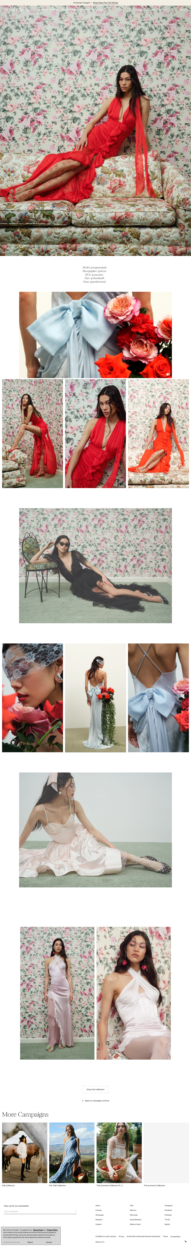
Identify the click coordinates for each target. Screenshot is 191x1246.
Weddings (84, 9)
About (98, 1205)
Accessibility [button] (175, 1237)
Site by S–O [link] (100, 1242)
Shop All (54, 9)
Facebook (168, 1210)
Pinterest (168, 1215)
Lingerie (74, 9)
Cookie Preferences (11, 1242)
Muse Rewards (135, 1220)
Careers (98, 1224)
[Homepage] (18, 9)
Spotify (167, 1224)
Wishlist (163, 9)
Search (141, 9)
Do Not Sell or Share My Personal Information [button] (143, 1236)
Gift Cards (134, 1215)
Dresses (64, 9)
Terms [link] (165, 1236)
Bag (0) (183, 9)
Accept (49, 1242)
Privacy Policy (52, 1230)
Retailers (99, 1220)
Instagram (168, 1205)
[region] (31, 1236)
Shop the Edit (104, 2)
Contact (99, 1210)
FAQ (131, 1205)
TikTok (167, 1220)
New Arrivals (42, 9)
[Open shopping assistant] (185, 1241)
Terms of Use (38, 1230)
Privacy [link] (121, 1236)
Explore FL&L (98, 9)
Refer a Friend (135, 1224)
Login (152, 9)
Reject (30, 1242)
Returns (133, 1210)
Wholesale (100, 1215)
